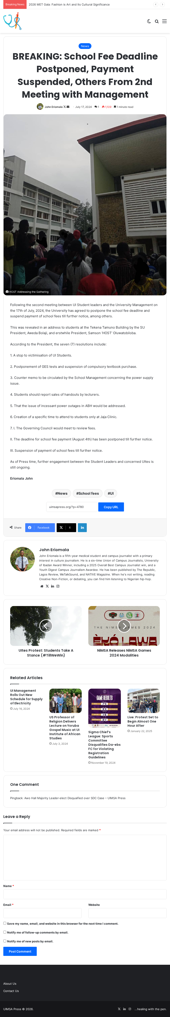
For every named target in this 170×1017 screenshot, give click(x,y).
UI (112, 493)
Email (8, 905)
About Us (9, 983)
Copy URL (111, 507)
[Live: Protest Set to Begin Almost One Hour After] (144, 701)
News (85, 46)
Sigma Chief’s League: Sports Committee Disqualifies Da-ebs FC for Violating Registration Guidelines (104, 744)
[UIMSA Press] (12, 21)
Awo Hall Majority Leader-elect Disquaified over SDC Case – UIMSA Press (75, 798)
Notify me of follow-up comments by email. (37, 932)
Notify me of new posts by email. (30, 941)
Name (8, 886)
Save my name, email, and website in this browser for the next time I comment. (62, 923)
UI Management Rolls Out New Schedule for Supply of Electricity (26, 696)
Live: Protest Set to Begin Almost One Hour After (143, 721)
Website (94, 905)
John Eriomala (54, 106)
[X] (47, 586)
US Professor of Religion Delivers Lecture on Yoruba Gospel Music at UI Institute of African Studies (64, 727)
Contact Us (11, 991)
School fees (89, 493)
